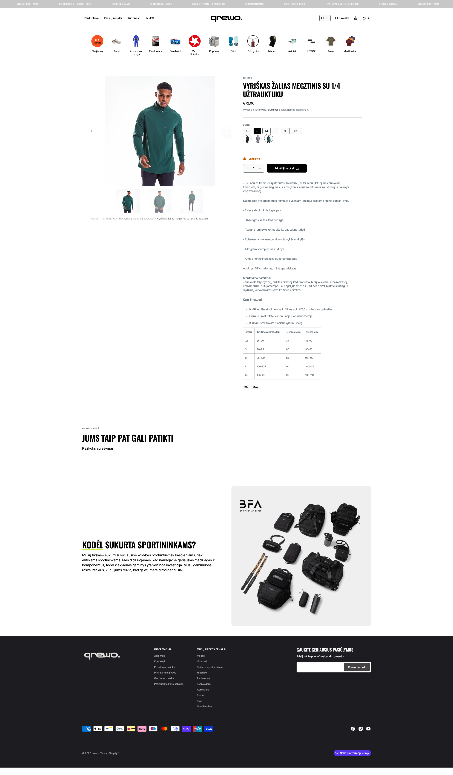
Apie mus (159, 655)
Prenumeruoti (357, 667)
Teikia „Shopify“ (109, 753)
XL (286, 131)
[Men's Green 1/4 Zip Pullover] (268, 138)
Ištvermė (202, 661)
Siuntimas (273, 109)
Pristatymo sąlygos (165, 672)
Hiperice (202, 672)
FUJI (199, 700)
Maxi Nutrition (205, 706)
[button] (342, 18)
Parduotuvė (108, 218)
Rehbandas (203, 678)
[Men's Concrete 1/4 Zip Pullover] (258, 138)
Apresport (203, 689)
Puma (200, 695)
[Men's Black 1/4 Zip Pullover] (247, 138)
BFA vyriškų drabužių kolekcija (136, 218)
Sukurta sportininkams (210, 667)
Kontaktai (159, 661)
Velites (201, 655)
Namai (94, 218)
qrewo (95, 753)
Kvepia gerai (204, 683)
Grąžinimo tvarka (164, 678)
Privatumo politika (164, 667)
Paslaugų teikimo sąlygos (168, 683)
